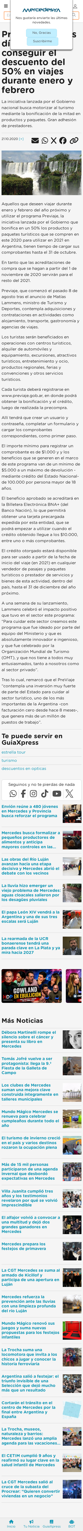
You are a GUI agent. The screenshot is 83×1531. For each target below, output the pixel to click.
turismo (9, 761)
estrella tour (14, 752)
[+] (21, 139)
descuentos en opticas (24, 769)
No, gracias (41, 32)
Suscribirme (42, 41)
